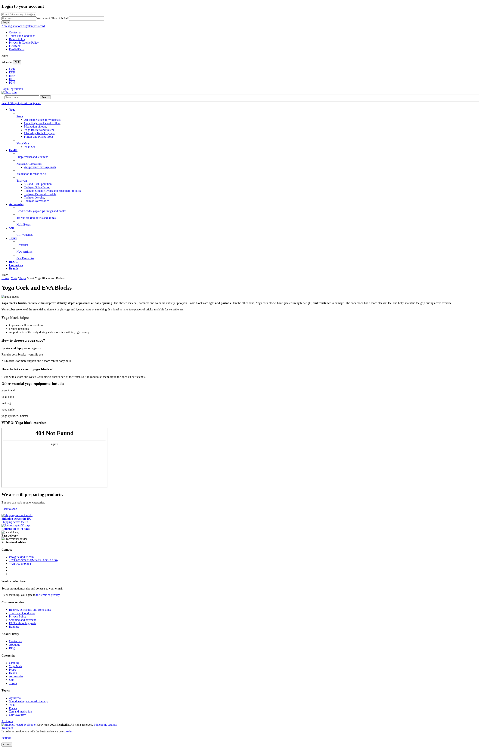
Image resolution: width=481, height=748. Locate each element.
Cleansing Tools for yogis (39, 133)
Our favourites (17, 714)
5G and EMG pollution (38, 184)
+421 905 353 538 (20, 560)
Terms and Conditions (22, 35)
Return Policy (17, 39)
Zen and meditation (20, 711)
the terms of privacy (48, 594)
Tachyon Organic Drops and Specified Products (52, 190)
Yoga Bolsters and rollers (39, 129)
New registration (11, 26)
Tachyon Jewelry (34, 197)
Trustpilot (7, 728)
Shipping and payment (22, 619)
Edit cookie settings (105, 724)
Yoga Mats (15, 666)
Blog (12, 648)
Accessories (16, 676)
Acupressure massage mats (40, 167)
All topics (7, 721)
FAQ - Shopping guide (22, 623)
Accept (7, 744)
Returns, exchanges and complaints (30, 609)
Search (45, 97)
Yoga (12, 704)
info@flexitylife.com (21, 557)
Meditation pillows (35, 126)
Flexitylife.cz (16, 49)
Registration (16, 89)
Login (6, 22)
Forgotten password (33, 26)
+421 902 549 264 (20, 563)
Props (12, 669)
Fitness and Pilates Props (38, 136)
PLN (12, 82)
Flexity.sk (14, 46)
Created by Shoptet (25, 724)
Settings (6, 737)
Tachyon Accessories (36, 200)
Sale (11, 679)
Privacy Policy (17, 616)
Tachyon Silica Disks (36, 187)
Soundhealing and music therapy (28, 701)
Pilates (13, 708)
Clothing (14, 662)
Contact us (15, 32)
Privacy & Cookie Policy (24, 42)
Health (13, 673)
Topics (13, 683)
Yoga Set (29, 146)
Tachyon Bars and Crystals (40, 194)
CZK (12, 69)
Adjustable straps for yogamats (42, 119)
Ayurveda (15, 698)
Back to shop (9, 508)
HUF (12, 79)
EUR (17, 62)
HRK (12, 75)
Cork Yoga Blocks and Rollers (42, 123)
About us (14, 644)
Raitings (14, 626)
